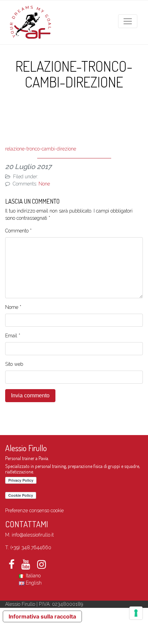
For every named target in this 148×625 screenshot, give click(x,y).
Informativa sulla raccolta (42, 616)
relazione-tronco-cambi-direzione (40, 149)
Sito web (14, 364)
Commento (18, 230)
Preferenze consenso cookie (34, 510)
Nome (13, 307)
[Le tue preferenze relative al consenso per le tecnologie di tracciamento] (135, 613)
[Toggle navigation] (127, 21)
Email (12, 335)
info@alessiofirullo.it (33, 535)
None (44, 184)
